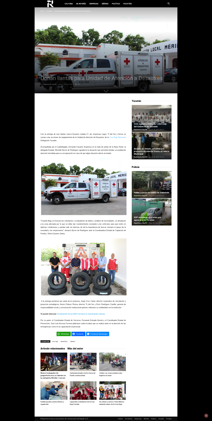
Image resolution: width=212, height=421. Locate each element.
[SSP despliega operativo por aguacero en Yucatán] (152, 211)
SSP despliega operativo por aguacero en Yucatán (147, 218)
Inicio (42, 11)
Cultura (69, 3)
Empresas (93, 3)
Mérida (105, 3)
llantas (72, 341)
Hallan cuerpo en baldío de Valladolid (151, 192)
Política (116, 3)
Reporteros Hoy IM (50, 84)
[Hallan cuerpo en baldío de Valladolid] (152, 184)
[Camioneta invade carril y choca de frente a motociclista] (83, 362)
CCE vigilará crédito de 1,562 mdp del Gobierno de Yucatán (150, 125)
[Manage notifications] (206, 416)
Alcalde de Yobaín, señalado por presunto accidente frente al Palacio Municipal (151, 151)
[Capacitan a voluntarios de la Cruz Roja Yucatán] (83, 390)
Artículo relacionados (52, 348)
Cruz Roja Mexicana (117, 137)
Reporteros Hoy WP (140, 157)
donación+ (64, 341)
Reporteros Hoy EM (140, 129)
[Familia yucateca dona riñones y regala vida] (53, 390)
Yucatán (127, 3)
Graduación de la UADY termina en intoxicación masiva (81, 314)
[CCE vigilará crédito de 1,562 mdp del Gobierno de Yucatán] (152, 118)
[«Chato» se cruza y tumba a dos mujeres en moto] (112, 362)
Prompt (169, 419)
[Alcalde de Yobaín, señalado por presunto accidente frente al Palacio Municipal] (152, 145)
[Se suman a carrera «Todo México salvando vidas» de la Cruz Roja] (112, 390)
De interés (81, 3)
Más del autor (75, 348)
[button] (169, 4)
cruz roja (55, 341)
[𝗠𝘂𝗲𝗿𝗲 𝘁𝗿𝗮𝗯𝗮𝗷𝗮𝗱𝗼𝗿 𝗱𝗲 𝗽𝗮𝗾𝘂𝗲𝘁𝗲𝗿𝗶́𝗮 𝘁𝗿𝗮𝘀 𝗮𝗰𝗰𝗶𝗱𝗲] (53, 362)
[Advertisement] (83, 114)
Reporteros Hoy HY (140, 195)
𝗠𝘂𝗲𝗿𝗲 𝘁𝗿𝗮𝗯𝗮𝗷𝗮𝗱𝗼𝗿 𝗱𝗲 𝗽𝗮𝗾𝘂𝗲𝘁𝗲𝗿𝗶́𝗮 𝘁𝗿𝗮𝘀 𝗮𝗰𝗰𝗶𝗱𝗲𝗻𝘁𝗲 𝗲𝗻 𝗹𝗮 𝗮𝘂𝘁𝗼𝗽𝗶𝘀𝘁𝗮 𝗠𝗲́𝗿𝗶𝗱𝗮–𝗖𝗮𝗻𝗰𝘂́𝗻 (53, 375)
